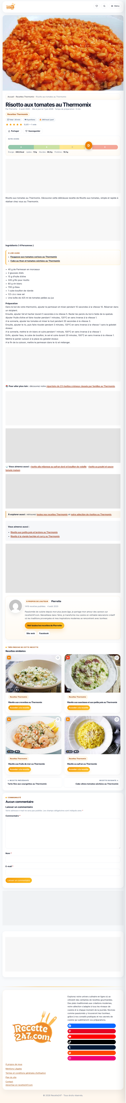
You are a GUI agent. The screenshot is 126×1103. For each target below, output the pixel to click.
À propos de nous (14, 1064)
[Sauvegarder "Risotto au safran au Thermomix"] (116, 719)
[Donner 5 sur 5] (21, 124)
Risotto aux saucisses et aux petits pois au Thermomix (92, 702)
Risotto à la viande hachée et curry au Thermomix (35, 536)
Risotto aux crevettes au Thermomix (25, 702)
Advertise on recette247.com (19, 1085)
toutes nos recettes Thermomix (52, 514)
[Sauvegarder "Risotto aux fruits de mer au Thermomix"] (57, 719)
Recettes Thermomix (25, 97)
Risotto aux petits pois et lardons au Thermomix (34, 532)
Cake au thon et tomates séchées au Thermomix (35, 261)
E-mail (9, 866)
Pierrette (56, 601)
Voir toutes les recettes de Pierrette (44, 625)
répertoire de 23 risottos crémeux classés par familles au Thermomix (80, 386)
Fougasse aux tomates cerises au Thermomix (33, 257)
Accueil (11, 97)
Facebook (44, 633)
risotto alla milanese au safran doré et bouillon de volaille (59, 466)
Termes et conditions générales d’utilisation (26, 1073)
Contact (9, 1081)
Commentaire (13, 816)
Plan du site (11, 1077)
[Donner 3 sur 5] (14, 124)
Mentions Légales (14, 1068)
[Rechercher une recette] (104, 6)
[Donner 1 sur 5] (7, 124)
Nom (9, 853)
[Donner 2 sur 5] (10, 124)
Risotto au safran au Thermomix (82, 764)
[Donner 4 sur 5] (17, 124)
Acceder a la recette (19, 707)
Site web (30, 633)
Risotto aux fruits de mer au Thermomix (26, 764)
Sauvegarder (34, 131)
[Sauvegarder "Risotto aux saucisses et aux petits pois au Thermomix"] (116, 657)
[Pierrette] (15, 606)
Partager (15, 131)
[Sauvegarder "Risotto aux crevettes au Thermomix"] (57, 657)
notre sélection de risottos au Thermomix (91, 514)
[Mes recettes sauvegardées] (97, 6)
